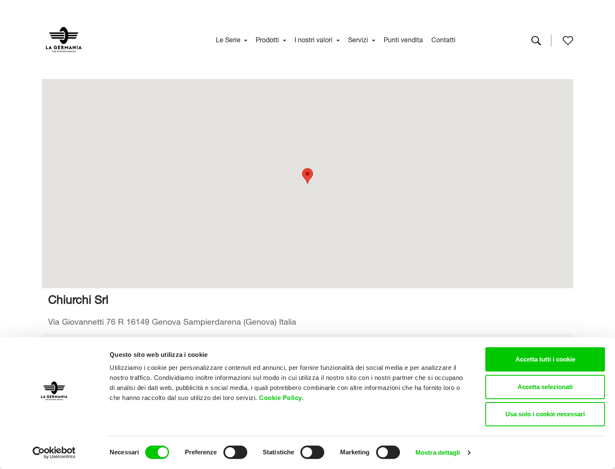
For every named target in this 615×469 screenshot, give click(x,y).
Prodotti (268, 39)
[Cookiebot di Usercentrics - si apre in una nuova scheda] (54, 452)
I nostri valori (314, 39)
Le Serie (229, 39)
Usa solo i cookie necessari (545, 414)
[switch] (235, 452)
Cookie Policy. (282, 397)
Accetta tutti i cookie (545, 359)
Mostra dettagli (437, 452)
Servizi (359, 39)
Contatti (443, 39)
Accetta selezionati (545, 386)
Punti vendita (403, 39)
